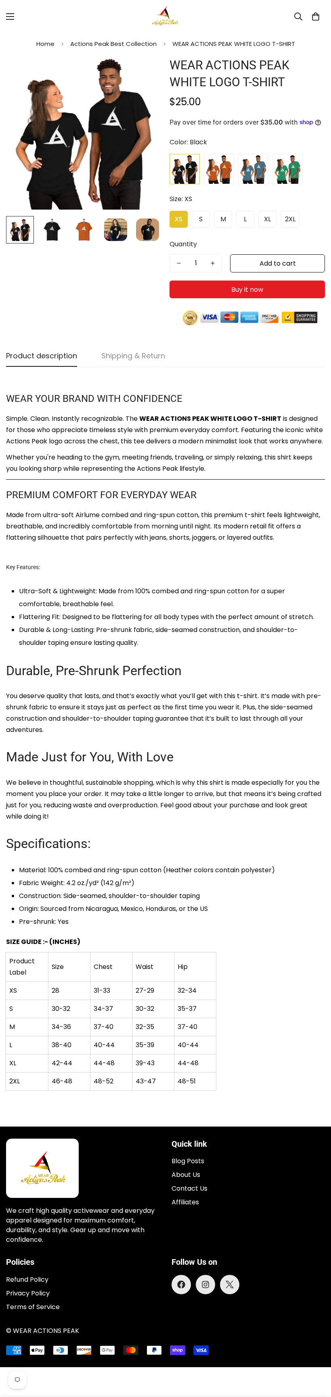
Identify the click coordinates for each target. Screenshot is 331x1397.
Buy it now (247, 289)
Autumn (219, 169)
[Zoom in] (144, 72)
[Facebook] (181, 1284)
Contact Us (189, 1188)
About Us (186, 1174)
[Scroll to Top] (315, 1353)
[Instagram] (205, 1284)
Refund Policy (27, 1279)
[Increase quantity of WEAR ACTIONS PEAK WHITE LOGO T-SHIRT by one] (213, 263)
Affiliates (185, 1202)
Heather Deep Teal (253, 169)
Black (185, 169)
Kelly (287, 169)
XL (267, 219)
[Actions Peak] (165, 16)
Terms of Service (33, 1307)
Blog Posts (188, 1161)
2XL (290, 219)
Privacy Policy (28, 1293)
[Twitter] (229, 1284)
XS (178, 219)
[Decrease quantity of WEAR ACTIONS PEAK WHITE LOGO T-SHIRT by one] (179, 263)
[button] (315, 16)
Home (45, 43)
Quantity (183, 244)
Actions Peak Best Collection (113, 43)
